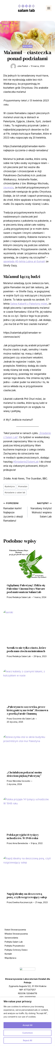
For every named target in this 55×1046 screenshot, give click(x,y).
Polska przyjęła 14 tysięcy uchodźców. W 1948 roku (23, 836)
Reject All (27, 1040)
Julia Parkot (22, 66)
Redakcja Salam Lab (22, 597)
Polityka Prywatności (15, 945)
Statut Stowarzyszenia (15, 929)
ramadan (22, 486)
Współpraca (10, 958)
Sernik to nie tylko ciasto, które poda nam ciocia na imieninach (26, 649)
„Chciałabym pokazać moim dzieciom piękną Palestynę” (24, 774)
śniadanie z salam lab (15, 492)
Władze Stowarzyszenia (16, 933)
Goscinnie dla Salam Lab (24, 719)
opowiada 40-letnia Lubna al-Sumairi (24, 261)
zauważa (8, 187)
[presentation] (27, 564)
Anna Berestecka (20, 843)
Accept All (27, 1025)
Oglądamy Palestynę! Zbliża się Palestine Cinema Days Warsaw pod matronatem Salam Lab (26, 588)
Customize (27, 1033)
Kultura (27, 46)
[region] (27, 1021)
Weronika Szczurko (21, 781)
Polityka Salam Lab (14, 941)
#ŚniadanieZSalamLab (26, 461)
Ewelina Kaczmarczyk (22, 902)
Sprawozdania (11, 937)
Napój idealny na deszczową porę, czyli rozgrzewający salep (27, 895)
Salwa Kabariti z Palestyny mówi (28, 303)
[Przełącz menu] (49, 8)
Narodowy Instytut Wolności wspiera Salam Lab (41, 510)
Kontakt (8, 953)
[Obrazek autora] (13, 66)
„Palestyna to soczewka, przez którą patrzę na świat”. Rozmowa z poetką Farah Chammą (27, 710)
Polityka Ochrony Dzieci (16, 949)
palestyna (10, 486)
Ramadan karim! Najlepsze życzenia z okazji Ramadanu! (13, 512)
